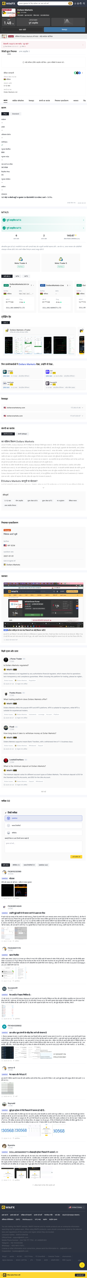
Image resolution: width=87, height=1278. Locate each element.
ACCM (19, 1256)
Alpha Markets (7, 1260)
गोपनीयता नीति (48, 1215)
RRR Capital (66, 1260)
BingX (4, 1256)
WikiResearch (27, 1219)
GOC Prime (28, 1256)
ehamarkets (66, 1256)
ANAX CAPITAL (21, 1260)
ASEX (46, 1260)
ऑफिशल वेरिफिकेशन (7, 1219)
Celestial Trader (53, 1256)
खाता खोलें (22, 29)
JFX (31, 1260)
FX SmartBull (40, 1256)
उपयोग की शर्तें (38, 1215)
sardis (12, 1256)
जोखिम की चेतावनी (26, 1215)
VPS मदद (38, 1219)
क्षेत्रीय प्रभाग (53, 1219)
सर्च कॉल (57, 1215)
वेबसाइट (64, 29)
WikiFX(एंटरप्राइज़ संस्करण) (71, 1215)
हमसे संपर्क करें (14, 1215)
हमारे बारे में (5, 1215)
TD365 (38, 1260)
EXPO (18, 1219)
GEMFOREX (55, 1260)
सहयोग (45, 1219)
